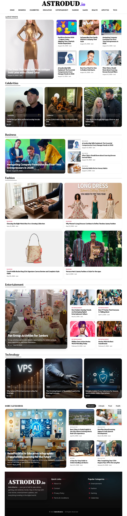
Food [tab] (110, 406)
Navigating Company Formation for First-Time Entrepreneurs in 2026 (110, 40)
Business (22, 10)
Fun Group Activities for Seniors (28, 336)
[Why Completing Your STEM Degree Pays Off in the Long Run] (109, 448)
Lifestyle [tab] (101, 406)
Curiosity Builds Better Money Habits (94, 168)
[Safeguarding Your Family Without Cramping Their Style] (89, 27)
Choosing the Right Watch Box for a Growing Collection (26, 224)
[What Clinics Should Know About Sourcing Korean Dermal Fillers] (111, 57)
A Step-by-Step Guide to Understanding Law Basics (79, 462)
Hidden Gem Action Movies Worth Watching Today (81, 343)
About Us (57, 483)
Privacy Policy (59, 493)
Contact (57, 488)
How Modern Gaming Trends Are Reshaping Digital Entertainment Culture (81, 312)
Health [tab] (118, 406)
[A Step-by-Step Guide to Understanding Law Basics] (81, 448)
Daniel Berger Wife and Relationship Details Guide (23, 120)
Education (47, 10)
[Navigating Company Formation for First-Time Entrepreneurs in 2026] (111, 27)
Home (12, 10)
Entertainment (62, 10)
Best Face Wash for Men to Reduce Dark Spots (88, 69)
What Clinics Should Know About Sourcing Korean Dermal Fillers (110, 70)
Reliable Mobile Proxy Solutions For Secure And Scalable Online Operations (102, 392)
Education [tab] (91, 406)
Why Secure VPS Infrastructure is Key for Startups (22, 392)
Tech (115, 10)
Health (95, 10)
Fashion (75, 10)
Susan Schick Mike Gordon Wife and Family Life (62, 120)
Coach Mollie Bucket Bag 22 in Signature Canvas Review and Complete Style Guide (33, 272)
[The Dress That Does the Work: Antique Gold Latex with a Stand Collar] (30, 49)
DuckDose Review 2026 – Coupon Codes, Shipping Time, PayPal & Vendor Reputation (66, 40)
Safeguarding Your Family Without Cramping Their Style (89, 39)
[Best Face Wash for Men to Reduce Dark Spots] (89, 57)
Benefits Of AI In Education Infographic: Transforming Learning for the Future (30, 455)
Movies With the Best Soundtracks (105, 343)
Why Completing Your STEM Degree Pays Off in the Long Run (109, 462)
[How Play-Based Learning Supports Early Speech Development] (109, 417)
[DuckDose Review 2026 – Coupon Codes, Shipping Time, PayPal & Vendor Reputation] (67, 27)
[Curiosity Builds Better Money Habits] (74, 168)
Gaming (94, 493)
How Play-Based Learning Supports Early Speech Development (106, 431)
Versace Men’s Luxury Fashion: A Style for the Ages (83, 271)
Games (85, 10)
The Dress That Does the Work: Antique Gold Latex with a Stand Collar (29, 71)
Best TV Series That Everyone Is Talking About (108, 311)
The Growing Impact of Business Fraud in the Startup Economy (63, 392)
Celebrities (34, 10)
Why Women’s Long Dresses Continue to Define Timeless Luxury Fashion (91, 224)
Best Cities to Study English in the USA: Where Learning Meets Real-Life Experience (81, 431)
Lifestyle (105, 10)
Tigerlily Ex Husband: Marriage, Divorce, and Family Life (102, 120)
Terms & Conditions (61, 498)
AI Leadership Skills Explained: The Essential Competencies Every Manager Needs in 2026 (66, 71)
